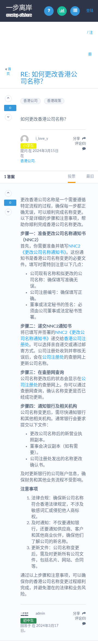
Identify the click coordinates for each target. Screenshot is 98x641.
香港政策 (54, 101)
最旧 (90, 176)
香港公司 (30, 101)
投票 (71, 176)
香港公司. (27, 161)
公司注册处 (53, 357)
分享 (77, 139)
